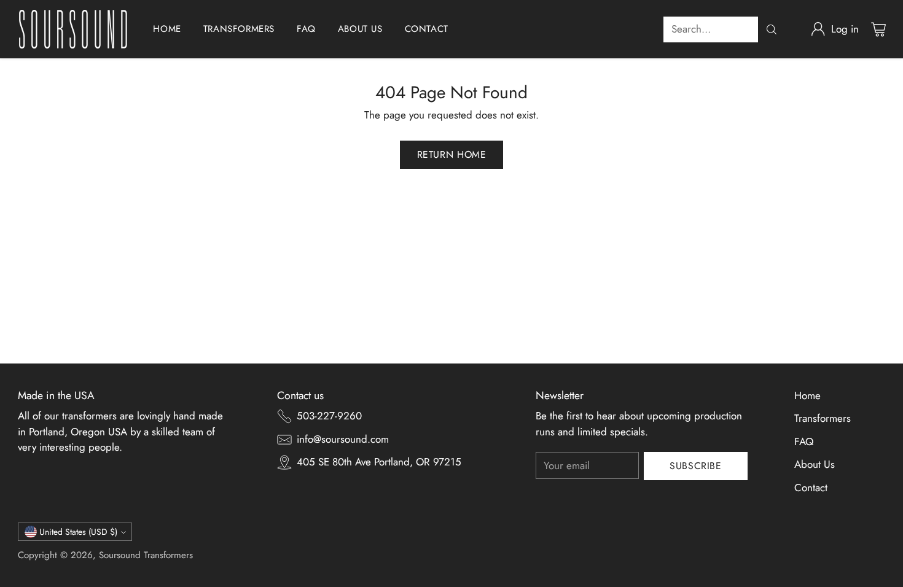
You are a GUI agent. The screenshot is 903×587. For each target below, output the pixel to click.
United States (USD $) (78, 532)
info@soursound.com (343, 439)
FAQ (803, 441)
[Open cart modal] (878, 29)
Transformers (822, 418)
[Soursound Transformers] (73, 29)
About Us (814, 464)
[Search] (771, 29)
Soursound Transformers (146, 555)
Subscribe (696, 466)
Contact (810, 487)
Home (807, 395)
